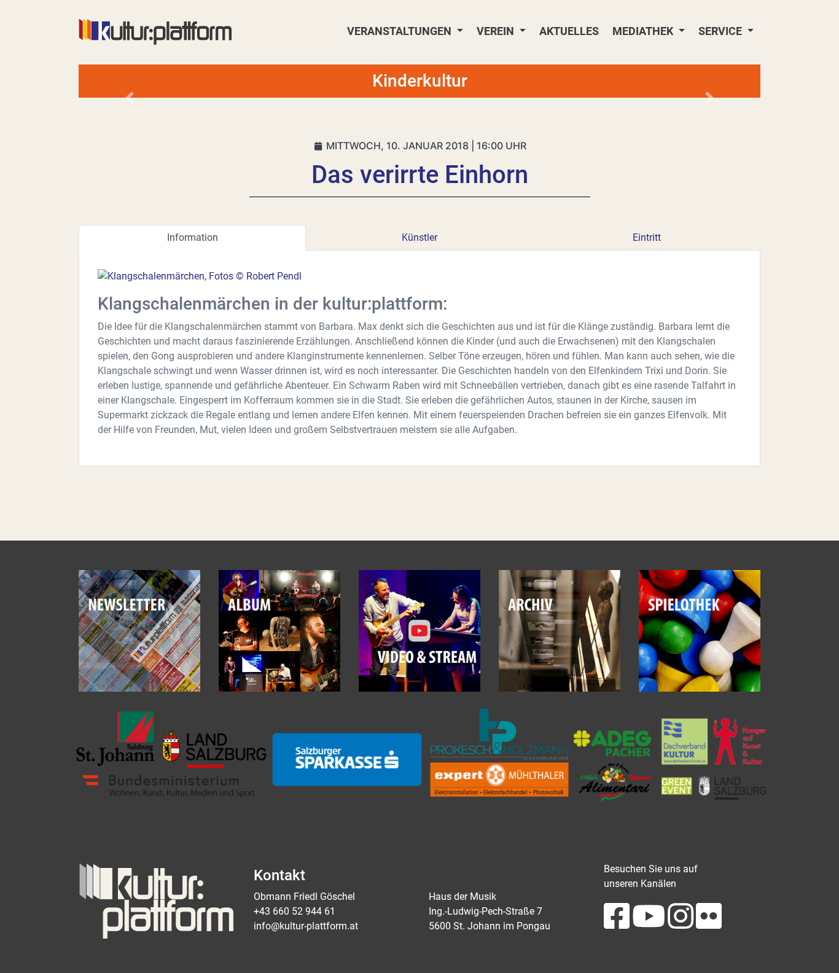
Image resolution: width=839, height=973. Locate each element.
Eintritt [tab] (647, 237)
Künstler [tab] (419, 237)
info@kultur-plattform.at (306, 926)
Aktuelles (569, 31)
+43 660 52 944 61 (294, 911)
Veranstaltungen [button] (400, 31)
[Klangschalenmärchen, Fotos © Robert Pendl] (200, 276)
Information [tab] (192, 237)
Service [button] (721, 31)
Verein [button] (497, 31)
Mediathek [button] (644, 31)
